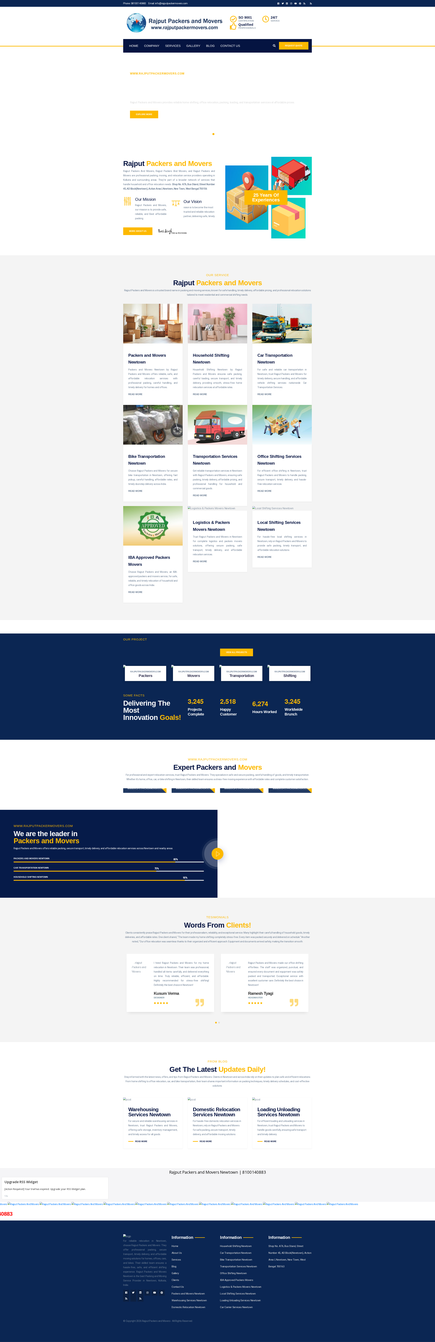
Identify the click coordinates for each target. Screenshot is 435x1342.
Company (151, 46)
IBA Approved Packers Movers (236, 1280)
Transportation (242, 676)
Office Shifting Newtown (233, 1273)
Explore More (144, 114)
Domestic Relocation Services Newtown (216, 1112)
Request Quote (293, 45)
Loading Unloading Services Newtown (278, 1112)
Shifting (289, 676)
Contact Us (230, 46)
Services (176, 1259)
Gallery (193, 46)
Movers (193, 676)
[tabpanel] (217, 93)
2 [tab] (217, 134)
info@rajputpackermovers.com (171, 3)
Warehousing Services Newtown (149, 1112)
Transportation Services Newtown (238, 1266)
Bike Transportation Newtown (236, 1259)
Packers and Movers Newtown (188, 1293)
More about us (137, 231)
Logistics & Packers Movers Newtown (240, 1286)
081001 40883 (138, 3)
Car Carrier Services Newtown (236, 1307)
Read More (135, 394)
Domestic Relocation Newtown (188, 1307)
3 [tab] (222, 134)
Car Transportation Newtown (235, 1252)
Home (133, 46)
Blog (210, 46)
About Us (177, 1252)
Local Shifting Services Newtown (238, 1293)
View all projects (236, 652)
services (173, 46)
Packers (145, 676)
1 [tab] (213, 134)
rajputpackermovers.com (145, 671)
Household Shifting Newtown (236, 1246)
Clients (175, 1280)
